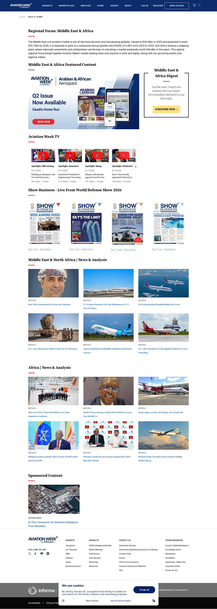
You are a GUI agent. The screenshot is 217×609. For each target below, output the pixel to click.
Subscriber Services (127, 545)
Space (68, 562)
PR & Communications (129, 562)
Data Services (95, 558)
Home (40, 17)
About (128, 6)
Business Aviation (73, 566)
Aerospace (70, 545)
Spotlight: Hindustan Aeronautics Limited (124, 166)
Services (86, 6)
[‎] (83, 101)
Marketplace (66, 6)
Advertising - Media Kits (175, 562)
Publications (94, 554)
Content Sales (125, 554)
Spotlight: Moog (93, 166)
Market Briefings (96, 550)
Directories (93, 562)
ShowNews (170, 558)
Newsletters (170, 554)
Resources (93, 566)
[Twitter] (29, 554)
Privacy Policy (53, 603)
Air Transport (71, 550)
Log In (144, 6)
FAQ (121, 570)
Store (100, 6)
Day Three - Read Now (123, 249)
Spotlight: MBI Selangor (43, 166)
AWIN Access (177, 6)
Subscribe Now (165, 109)
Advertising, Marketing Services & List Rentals (138, 550)
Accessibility (34, 603)
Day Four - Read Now (164, 249)
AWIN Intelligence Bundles (100, 545)
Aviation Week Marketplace (177, 545)
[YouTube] (42, 554)
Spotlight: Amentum (68, 166)
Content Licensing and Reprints (132, 566)
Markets (47, 6)
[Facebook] (35, 554)
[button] (31, 166)
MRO (68, 554)
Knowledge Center (173, 550)
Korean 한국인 (171, 570)
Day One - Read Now (39, 249)
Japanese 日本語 (172, 566)
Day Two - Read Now (81, 249)
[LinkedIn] (48, 554)
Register (158, 6)
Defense (69, 558)
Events (114, 6)
